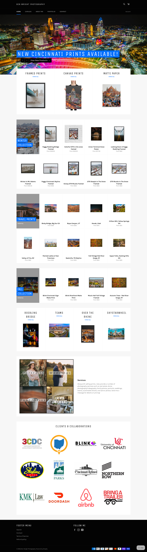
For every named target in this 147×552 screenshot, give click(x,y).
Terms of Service (22, 536)
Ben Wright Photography (30, 4)
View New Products (40, 60)
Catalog (28, 11)
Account (128, 11)
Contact (63, 11)
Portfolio (51, 11)
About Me (39, 11)
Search (19, 530)
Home (18, 11)
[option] (73, 44)
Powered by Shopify (41, 549)
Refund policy (21, 539)
